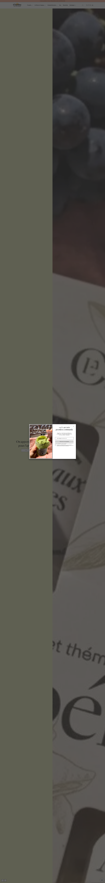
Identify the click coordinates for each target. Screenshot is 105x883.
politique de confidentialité (68, 443)
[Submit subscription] (64, 441)
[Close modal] (74, 426)
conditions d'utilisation (57, 443)
